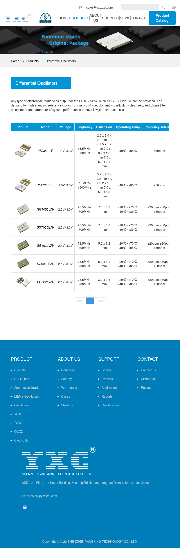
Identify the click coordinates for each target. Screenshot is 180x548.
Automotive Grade (27, 387)
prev (80, 301)
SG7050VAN (45, 209)
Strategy (67, 405)
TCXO (18, 422)
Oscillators (21, 405)
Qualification (110, 405)
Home (63, 18)
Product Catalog (162, 18)
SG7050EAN (45, 227)
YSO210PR (46, 185)
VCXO (18, 414)
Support (110, 18)
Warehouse (69, 387)
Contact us (148, 370)
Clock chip (21, 440)
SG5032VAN (45, 245)
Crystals (19, 370)
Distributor (148, 379)
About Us (96, 18)
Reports (107, 396)
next (100, 301)
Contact (139, 18)
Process (107, 379)
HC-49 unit (21, 379)
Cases (65, 396)
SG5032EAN (45, 263)
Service (107, 370)
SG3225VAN (45, 281)
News (125, 18)
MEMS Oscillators (26, 396)
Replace (146, 387)
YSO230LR (45, 150)
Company (68, 370)
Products (79, 18)
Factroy (66, 379)
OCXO (18, 431)
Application (109, 387)
